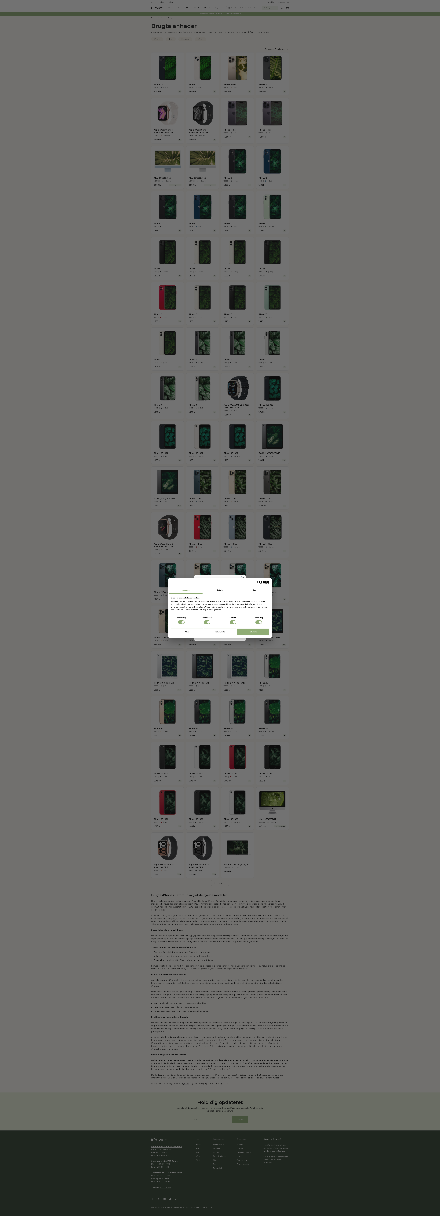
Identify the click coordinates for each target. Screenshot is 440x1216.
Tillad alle (253, 632)
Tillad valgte (220, 632)
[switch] (207, 622)
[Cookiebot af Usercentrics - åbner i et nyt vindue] (259, 582)
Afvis (187, 632)
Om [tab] (254, 590)
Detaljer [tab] (220, 590)
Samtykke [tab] (186, 590)
